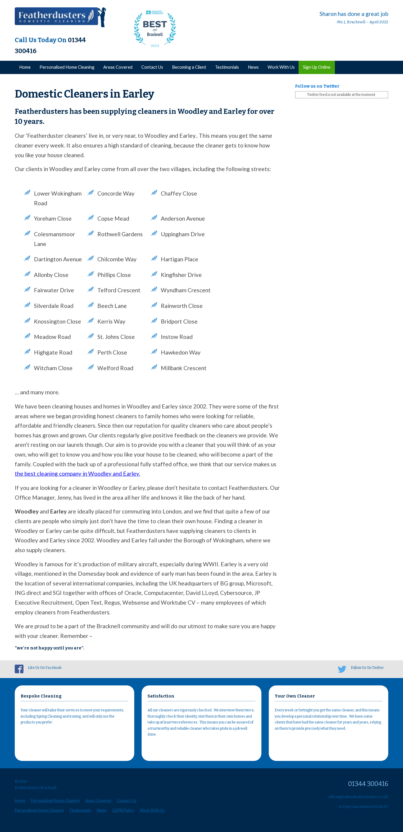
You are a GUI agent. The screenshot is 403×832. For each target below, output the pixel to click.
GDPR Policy (123, 810)
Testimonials (227, 67)
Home (25, 67)
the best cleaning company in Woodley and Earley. (77, 473)
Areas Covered (117, 67)
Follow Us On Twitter (367, 668)
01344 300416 (368, 784)
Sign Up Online (316, 67)
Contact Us (152, 67)
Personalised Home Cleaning (67, 67)
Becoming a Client (189, 67)
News (253, 67)
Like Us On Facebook (45, 668)
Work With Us (281, 67)
